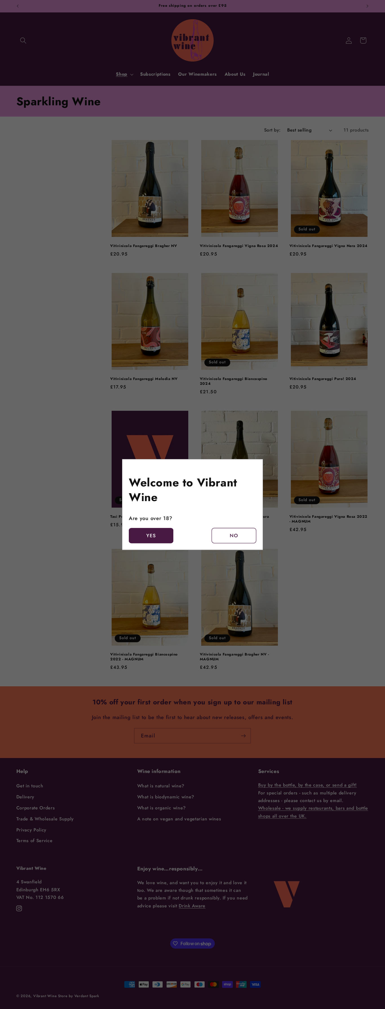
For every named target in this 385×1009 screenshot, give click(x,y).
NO (234, 535)
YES (151, 535)
